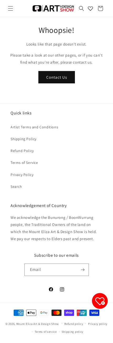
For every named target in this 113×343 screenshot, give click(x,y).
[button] (10, 8)
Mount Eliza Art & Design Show (37, 323)
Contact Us (56, 77)
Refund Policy (22, 150)
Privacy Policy (22, 174)
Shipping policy (73, 332)
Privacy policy (97, 324)
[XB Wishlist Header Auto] (90, 8)
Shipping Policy (24, 139)
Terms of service (46, 332)
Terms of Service (24, 162)
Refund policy (73, 324)
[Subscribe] (83, 270)
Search (16, 186)
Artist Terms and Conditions (34, 127)
